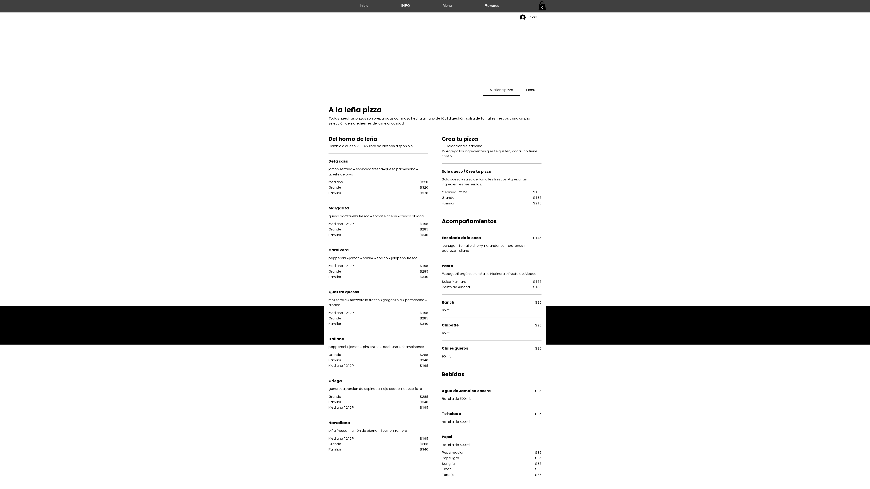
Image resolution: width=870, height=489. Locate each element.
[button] (542, 5)
